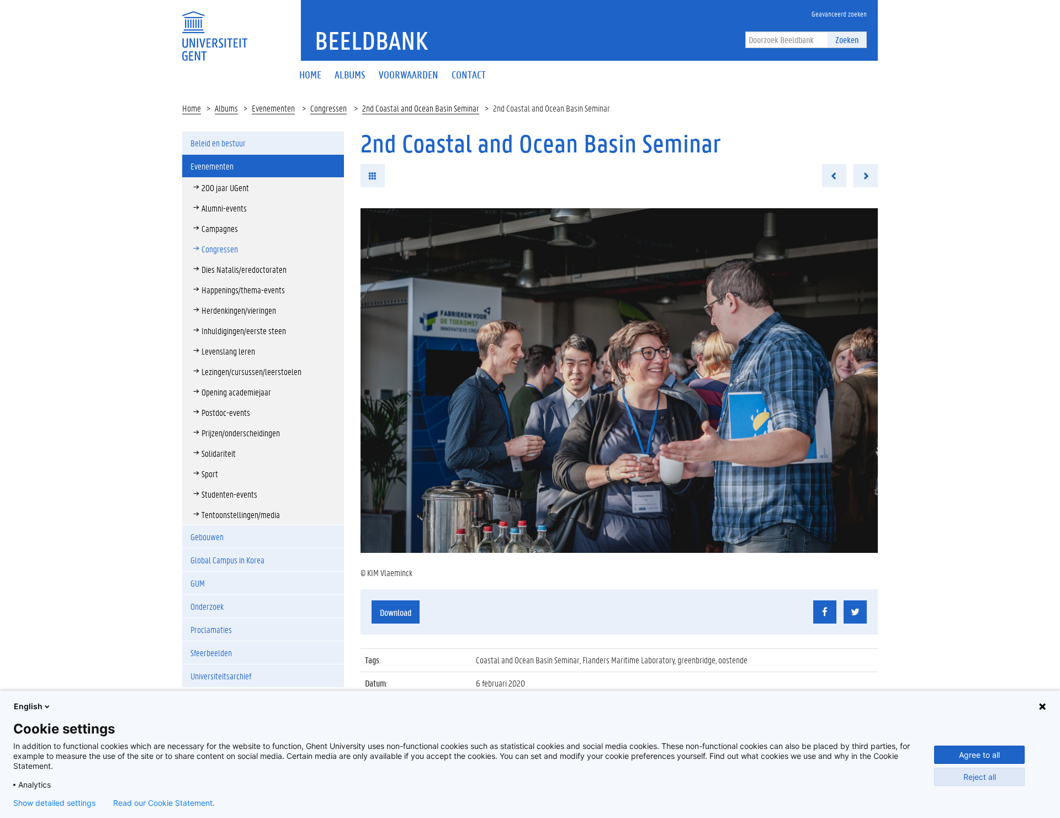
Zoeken (846, 39)
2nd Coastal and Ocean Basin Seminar (420, 108)
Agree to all (979, 754)
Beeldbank (371, 40)
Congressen (328, 108)
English (28, 706)
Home (191, 108)
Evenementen (273, 108)
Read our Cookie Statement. (164, 803)
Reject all (979, 777)
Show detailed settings (54, 803)
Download (395, 612)
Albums (226, 108)
